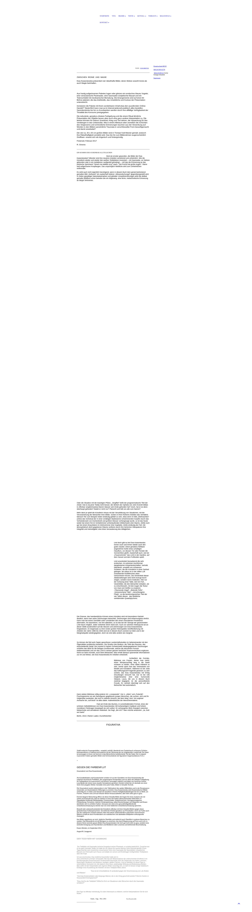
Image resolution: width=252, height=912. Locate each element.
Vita (114, 16)
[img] (87, 16)
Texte (130, 16)
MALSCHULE (159, 73)
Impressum (157, 78)
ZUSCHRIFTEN (144, 68)
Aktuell (141, 16)
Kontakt (104, 22)
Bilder (121, 16)
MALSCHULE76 (159, 69)
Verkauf (152, 16)
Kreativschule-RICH (160, 66)
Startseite (104, 16)
